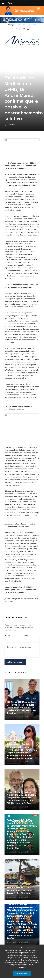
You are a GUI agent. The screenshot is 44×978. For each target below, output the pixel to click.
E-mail (25, 636)
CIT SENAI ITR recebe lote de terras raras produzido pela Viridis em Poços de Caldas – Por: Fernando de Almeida (21, 707)
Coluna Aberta (10, 61)
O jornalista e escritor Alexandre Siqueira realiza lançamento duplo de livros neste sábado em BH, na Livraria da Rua (21, 797)
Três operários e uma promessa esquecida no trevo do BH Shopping (20, 890)
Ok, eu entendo (22, 973)
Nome (7, 636)
